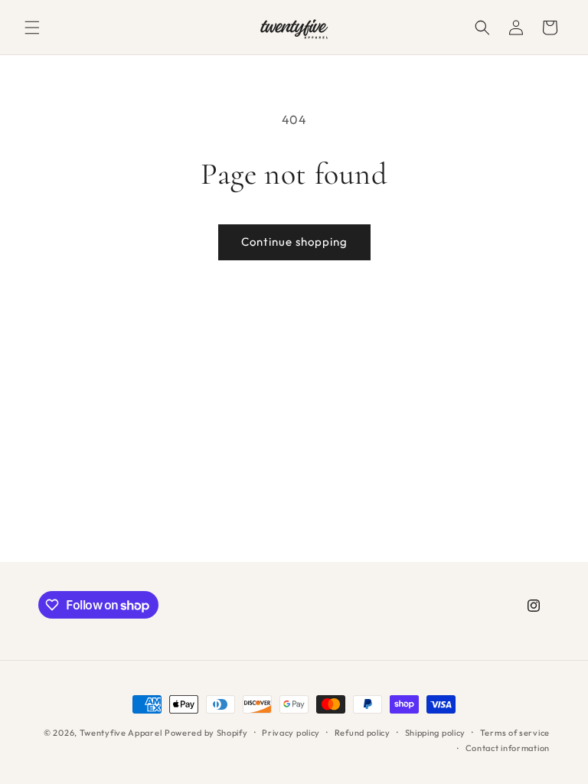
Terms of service (515, 732)
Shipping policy (435, 732)
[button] (32, 27)
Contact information (508, 748)
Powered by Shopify (206, 732)
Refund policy (362, 732)
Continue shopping (294, 241)
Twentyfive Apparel (121, 732)
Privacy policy (291, 732)
